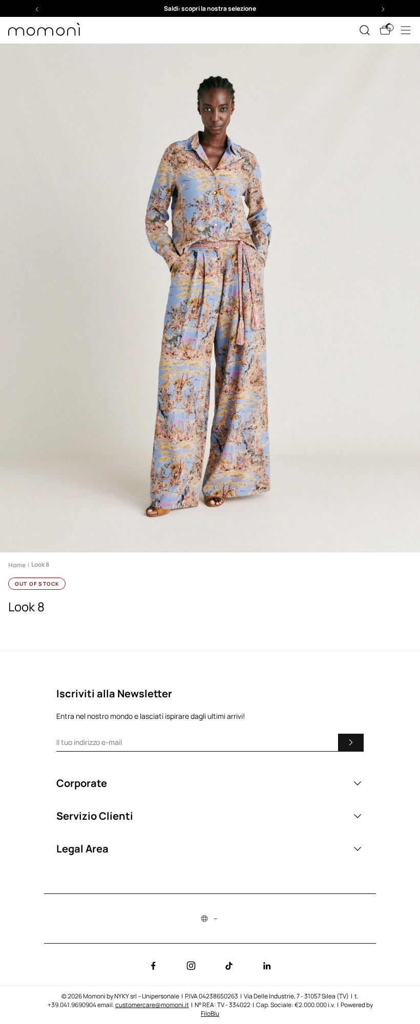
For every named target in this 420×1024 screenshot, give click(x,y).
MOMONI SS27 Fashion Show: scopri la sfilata (210, 8)
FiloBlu (210, 1013)
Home (17, 565)
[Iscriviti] (351, 742)
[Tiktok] (229, 965)
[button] (210, 8)
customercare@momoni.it (152, 1004)
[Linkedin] (266, 965)
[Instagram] (191, 965)
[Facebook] (153, 965)
